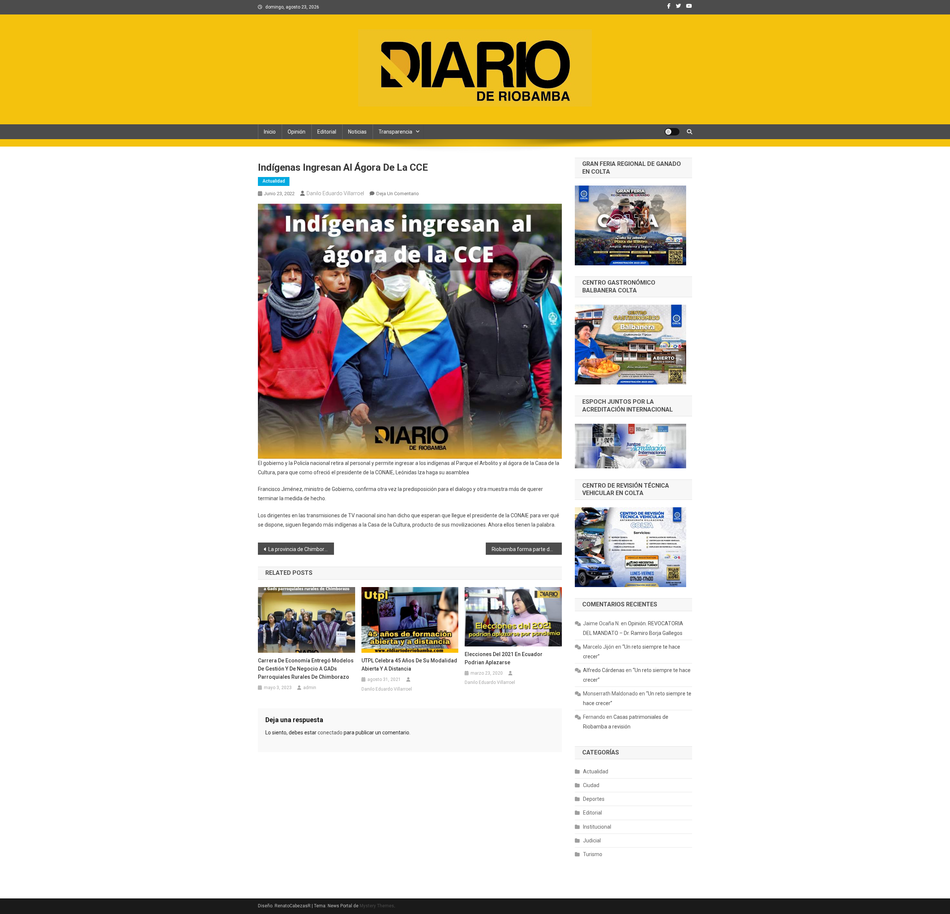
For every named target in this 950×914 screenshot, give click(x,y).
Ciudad (591, 785)
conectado (330, 733)
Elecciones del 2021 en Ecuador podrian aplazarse (504, 658)
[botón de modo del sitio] (672, 131)
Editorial (326, 132)
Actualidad (273, 181)
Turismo (592, 854)
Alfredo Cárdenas (604, 670)
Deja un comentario (397, 193)
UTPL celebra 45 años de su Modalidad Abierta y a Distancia (409, 665)
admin (309, 687)
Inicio (270, 132)
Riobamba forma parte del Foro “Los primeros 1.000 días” (527, 549)
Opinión (296, 132)
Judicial (592, 840)
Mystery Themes (377, 905)
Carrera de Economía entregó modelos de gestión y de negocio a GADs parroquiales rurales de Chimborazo (306, 669)
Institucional (597, 827)
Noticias (357, 132)
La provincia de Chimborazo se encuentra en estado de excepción (301, 549)
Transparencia (395, 132)
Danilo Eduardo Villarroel (335, 193)
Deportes (594, 799)
